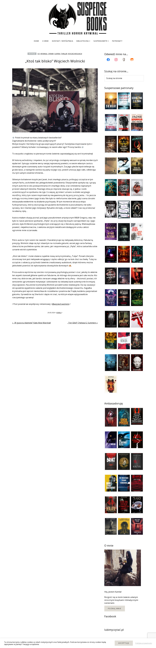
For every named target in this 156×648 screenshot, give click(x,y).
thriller (64, 54)
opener (51, 54)
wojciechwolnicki (75, 54)
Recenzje (32, 54)
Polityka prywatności (143, 643)
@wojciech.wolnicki (60, 304)
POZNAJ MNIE (114, 608)
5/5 (39, 54)
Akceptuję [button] (123, 643)
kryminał (43, 54)
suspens (57, 54)
